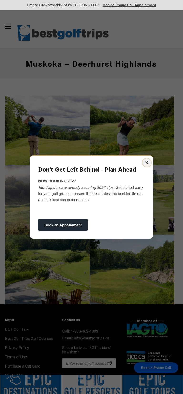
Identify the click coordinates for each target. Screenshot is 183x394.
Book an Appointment (63, 225)
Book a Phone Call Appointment (129, 4)
